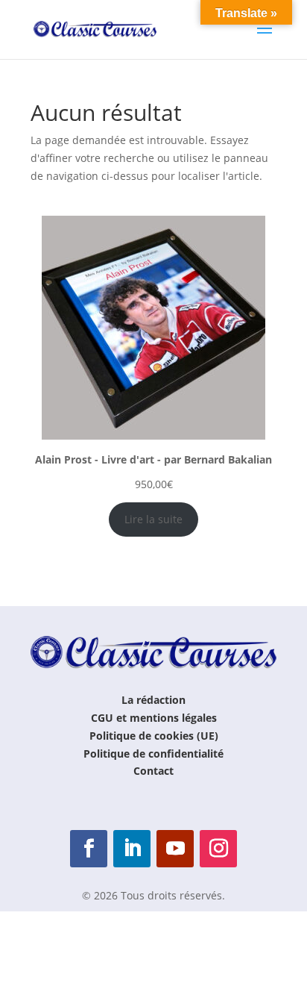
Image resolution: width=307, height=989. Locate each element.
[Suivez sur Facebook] (88, 848)
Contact (153, 771)
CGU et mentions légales (154, 718)
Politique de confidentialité (153, 753)
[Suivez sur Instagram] (218, 848)
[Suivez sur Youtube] (175, 848)
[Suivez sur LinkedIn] (132, 848)
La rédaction (153, 700)
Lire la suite (153, 519)
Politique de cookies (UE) (153, 736)
